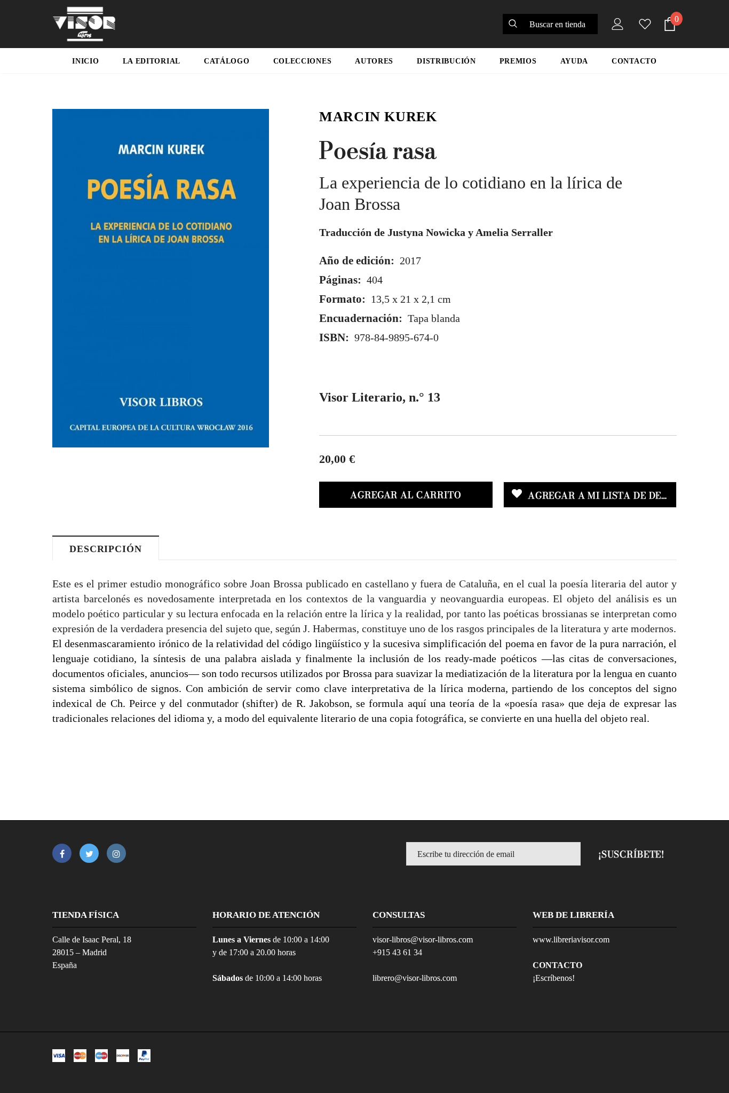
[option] (160, 278)
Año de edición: (356, 260)
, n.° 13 (379, 397)
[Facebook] (62, 853)
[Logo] (84, 24)
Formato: (342, 299)
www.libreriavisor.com (571, 939)
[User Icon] (615, 24)
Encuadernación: (360, 318)
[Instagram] (116, 853)
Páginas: (340, 279)
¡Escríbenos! (554, 977)
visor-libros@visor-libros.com (423, 939)
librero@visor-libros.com (415, 977)
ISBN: (334, 337)
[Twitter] (89, 853)
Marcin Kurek (378, 116)
